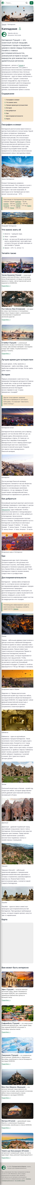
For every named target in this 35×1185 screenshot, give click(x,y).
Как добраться (11, 110)
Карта (8, 119)
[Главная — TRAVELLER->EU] (3, 3)
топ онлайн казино (20, 1180)
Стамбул (18, 203)
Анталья (6, 205)
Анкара (6, 203)
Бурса (29, 205)
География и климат (12, 100)
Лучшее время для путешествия (17, 105)
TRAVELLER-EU (13, 33)
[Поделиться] (20, 28)
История (9, 108)
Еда (7, 113)
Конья (12, 208)
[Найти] (27, 3)
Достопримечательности (14, 116)
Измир (18, 205)
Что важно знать (11, 102)
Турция (4, 24)
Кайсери (18, 201)
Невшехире (6, 509)
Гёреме (15, 609)
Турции (21, 65)
